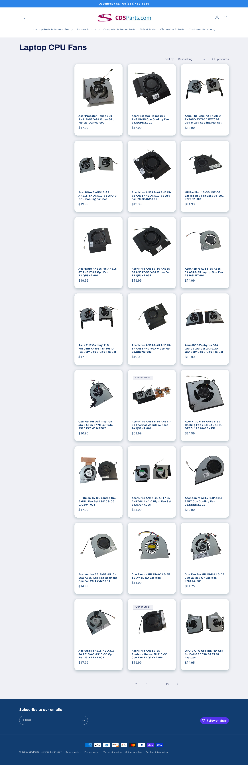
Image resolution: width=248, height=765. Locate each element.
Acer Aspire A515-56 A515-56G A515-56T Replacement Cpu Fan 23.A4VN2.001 (97, 578)
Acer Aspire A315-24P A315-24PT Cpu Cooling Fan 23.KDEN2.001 (204, 501)
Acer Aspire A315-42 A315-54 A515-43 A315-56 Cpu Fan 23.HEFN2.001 (97, 654)
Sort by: (169, 59)
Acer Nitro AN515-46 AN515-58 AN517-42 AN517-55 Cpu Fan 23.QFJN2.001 (151, 196)
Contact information (157, 752)
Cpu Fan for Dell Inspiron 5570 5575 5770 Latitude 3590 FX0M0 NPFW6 (95, 425)
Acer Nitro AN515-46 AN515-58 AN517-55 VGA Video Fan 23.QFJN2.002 (151, 272)
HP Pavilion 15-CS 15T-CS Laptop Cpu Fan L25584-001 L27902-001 (204, 196)
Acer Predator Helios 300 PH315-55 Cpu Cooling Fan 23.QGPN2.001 (150, 119)
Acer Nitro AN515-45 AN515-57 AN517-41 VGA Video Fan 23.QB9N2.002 (151, 348)
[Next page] (177, 684)
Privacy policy (92, 752)
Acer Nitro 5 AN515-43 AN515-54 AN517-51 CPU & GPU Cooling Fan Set (97, 196)
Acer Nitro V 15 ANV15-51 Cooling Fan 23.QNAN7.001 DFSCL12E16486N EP (203, 425)
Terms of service (112, 752)
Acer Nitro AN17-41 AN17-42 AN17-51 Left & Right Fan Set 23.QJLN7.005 (151, 501)
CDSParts (34, 752)
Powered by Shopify (51, 752)
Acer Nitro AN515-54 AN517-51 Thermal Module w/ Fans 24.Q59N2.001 (151, 425)
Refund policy (73, 752)
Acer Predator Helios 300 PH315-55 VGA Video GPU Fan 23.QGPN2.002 (96, 119)
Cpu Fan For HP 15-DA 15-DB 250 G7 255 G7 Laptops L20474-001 (205, 578)
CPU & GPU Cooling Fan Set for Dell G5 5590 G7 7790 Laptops (204, 654)
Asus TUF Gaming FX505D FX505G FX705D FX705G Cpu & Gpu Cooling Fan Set (203, 119)
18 (167, 684)
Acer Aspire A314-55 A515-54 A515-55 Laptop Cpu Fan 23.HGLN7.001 (204, 272)
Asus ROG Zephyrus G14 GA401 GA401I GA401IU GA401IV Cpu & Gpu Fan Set (204, 348)
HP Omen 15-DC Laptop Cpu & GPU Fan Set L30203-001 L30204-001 (97, 501)
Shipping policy (133, 752)
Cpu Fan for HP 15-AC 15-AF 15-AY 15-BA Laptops (151, 576)
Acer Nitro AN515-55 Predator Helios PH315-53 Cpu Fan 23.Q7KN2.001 (150, 654)
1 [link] (126, 684)
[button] (23, 17)
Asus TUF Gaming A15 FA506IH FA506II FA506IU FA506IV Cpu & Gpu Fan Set (97, 348)
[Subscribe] (83, 720)
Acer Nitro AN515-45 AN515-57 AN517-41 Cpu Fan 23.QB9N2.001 (98, 272)
